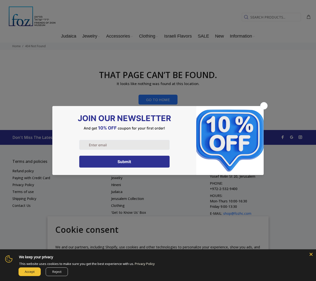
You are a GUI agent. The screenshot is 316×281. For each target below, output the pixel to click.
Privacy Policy (145, 263)
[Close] (311, 254)
